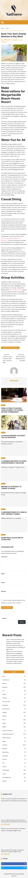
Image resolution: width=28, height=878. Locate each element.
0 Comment (4, 42)
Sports (4, 766)
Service (4, 759)
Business (4, 687)
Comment (4, 557)
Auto (3, 676)
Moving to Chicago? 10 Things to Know (11, 487)
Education (5, 705)
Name (3, 573)
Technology (5, 770)
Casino (4, 694)
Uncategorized (6, 777)
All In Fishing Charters (16, 290)
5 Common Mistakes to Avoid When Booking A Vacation (13, 462)
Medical (4, 748)
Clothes (4, 698)
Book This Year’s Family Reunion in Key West (20, 358)
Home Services (6, 738)
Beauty (4, 683)
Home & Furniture (7, 730)
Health (4, 727)
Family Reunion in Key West (10, 347)
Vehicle (4, 781)
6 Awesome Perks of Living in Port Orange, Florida (14, 513)
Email (3, 582)
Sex (3, 763)
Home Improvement (8, 734)
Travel (3, 405)
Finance (4, 716)
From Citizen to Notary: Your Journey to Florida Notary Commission (12, 410)
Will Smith (6, 40)
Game (4, 723)
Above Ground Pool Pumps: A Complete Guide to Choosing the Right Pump (15, 647)
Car (3, 691)
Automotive (5, 680)
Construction (6, 701)
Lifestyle (4, 745)
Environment (6, 709)
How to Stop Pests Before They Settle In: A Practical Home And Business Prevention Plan (15, 641)
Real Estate (5, 752)
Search (4, 618)
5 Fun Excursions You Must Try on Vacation (13, 436)
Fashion (4, 712)
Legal (3, 741)
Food (3, 719)
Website (3, 591)
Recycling (5, 756)
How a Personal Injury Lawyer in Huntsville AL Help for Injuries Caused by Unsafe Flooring (15, 661)
